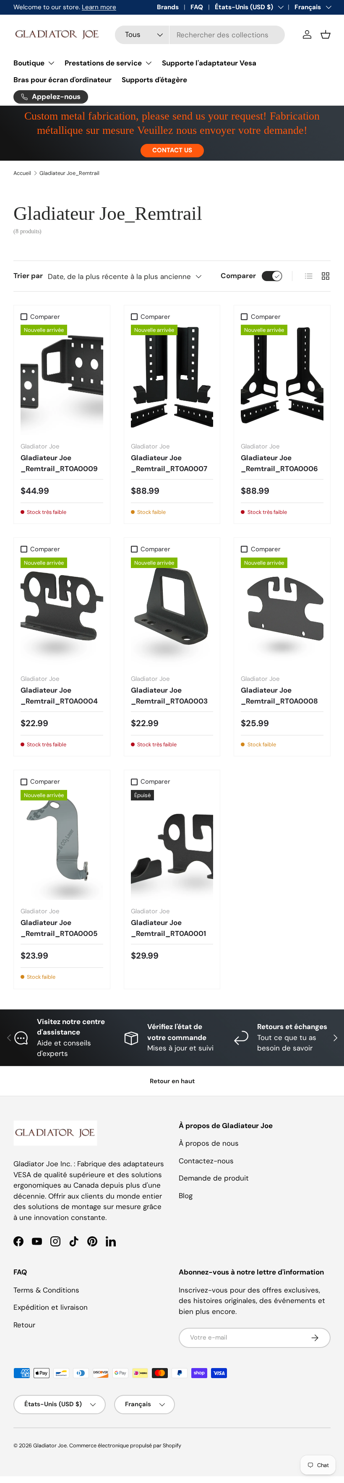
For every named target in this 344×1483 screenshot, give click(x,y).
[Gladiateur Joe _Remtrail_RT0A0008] (282, 612)
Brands (168, 7)
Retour (24, 1324)
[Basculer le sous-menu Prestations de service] (148, 63)
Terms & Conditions (46, 1290)
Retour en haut (172, 1081)
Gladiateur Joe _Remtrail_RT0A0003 (169, 695)
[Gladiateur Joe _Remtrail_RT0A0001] (172, 845)
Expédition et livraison (50, 1307)
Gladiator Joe (50, 1445)
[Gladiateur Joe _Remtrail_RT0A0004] (62, 612)
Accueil (22, 173)
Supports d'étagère (154, 79)
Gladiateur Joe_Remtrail (69, 173)
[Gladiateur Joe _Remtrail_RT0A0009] (62, 380)
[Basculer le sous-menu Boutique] (51, 63)
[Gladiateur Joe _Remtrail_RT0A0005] (62, 845)
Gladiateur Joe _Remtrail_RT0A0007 (169, 463)
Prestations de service (103, 63)
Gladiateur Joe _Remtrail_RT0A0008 (279, 695)
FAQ (196, 7)
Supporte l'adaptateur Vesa (209, 63)
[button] (325, 34)
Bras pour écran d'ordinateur (62, 79)
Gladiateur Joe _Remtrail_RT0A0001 (168, 928)
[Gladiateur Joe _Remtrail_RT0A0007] (172, 380)
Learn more (99, 7)
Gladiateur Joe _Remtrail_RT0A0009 (59, 463)
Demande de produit (214, 1178)
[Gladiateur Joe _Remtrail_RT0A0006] (282, 380)
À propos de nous (209, 1143)
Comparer (238, 275)
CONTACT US (172, 150)
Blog (186, 1195)
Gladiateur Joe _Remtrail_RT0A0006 (279, 463)
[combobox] (200, 35)
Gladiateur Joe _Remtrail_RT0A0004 (59, 695)
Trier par (28, 275)
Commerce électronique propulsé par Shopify (125, 1445)
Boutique (28, 63)
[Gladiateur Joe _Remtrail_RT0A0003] (172, 612)
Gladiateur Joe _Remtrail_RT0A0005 (59, 928)
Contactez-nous (206, 1160)
